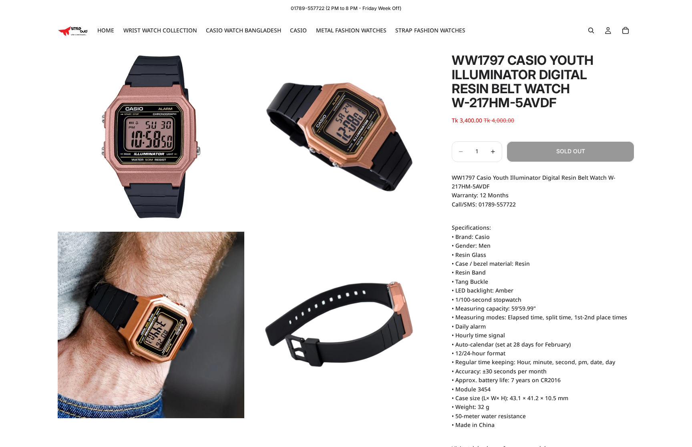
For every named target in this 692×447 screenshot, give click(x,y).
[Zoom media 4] (339, 325)
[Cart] (625, 30)
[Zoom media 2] (339, 137)
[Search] (591, 30)
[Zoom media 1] (151, 137)
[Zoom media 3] (151, 325)
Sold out (570, 151)
